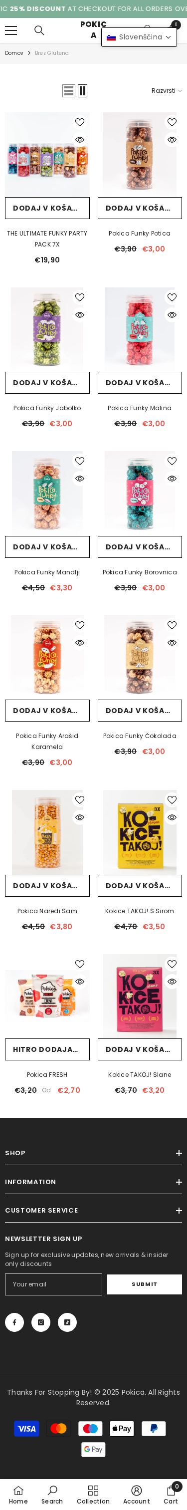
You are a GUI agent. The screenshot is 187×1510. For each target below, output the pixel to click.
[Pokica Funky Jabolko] (47, 329)
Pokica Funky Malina (140, 408)
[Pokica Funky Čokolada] (140, 657)
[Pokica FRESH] (47, 996)
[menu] (11, 30)
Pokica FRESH (47, 1074)
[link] (52, 1494)
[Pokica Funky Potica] (140, 154)
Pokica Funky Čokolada (140, 736)
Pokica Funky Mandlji (47, 572)
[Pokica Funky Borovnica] (140, 493)
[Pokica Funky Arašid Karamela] (47, 657)
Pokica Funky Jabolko (47, 408)
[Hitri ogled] (79, 139)
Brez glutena (52, 53)
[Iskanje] (39, 30)
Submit (144, 1284)
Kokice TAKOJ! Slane (139, 1074)
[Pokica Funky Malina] (140, 329)
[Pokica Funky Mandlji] (47, 493)
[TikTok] (67, 1322)
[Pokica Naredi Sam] (47, 832)
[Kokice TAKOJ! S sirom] (140, 832)
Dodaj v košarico (51, 208)
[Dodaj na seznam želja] (79, 122)
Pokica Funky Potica (140, 233)
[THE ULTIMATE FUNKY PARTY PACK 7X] (47, 154)
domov (14, 53)
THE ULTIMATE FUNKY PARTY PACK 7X (47, 239)
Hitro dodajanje (50, 1049)
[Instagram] (40, 1322)
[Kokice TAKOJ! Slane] (140, 996)
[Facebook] (14, 1322)
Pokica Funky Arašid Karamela (47, 741)
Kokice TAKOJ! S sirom (139, 911)
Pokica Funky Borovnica (140, 572)
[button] (68, 90)
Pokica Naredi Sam (47, 911)
